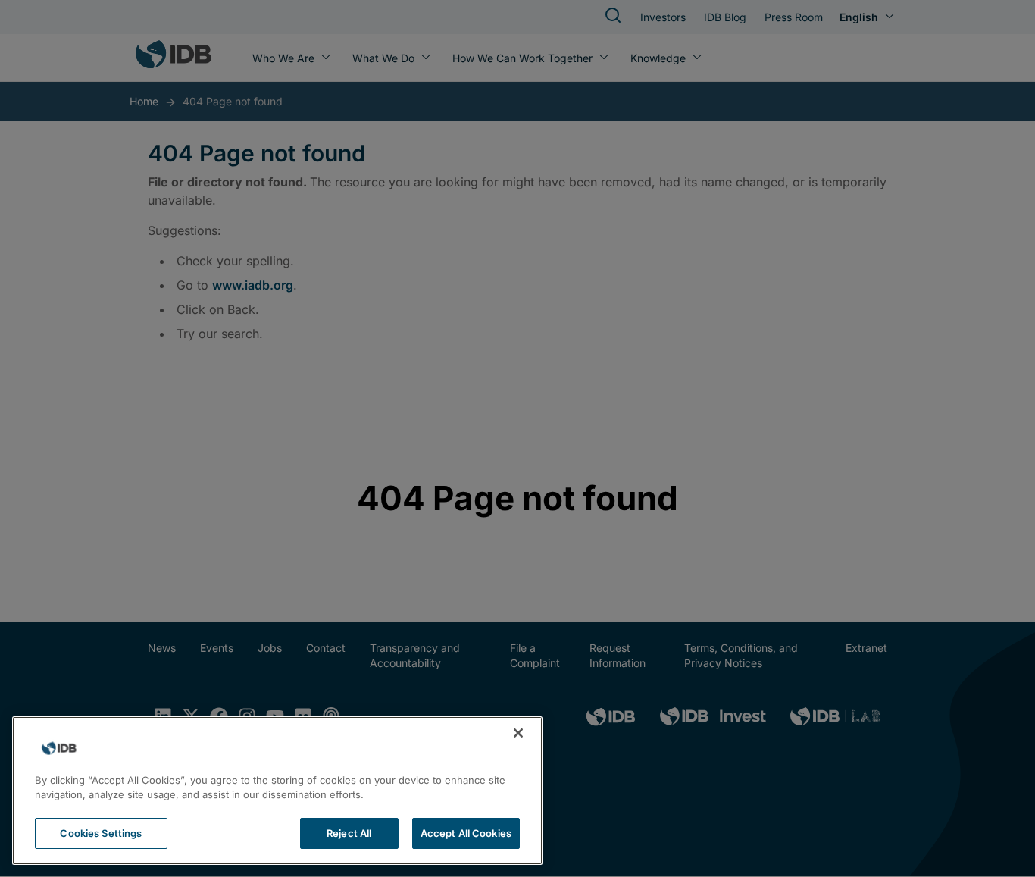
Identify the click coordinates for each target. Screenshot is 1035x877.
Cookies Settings (101, 833)
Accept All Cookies (466, 833)
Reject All (349, 833)
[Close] (518, 733)
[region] (277, 790)
